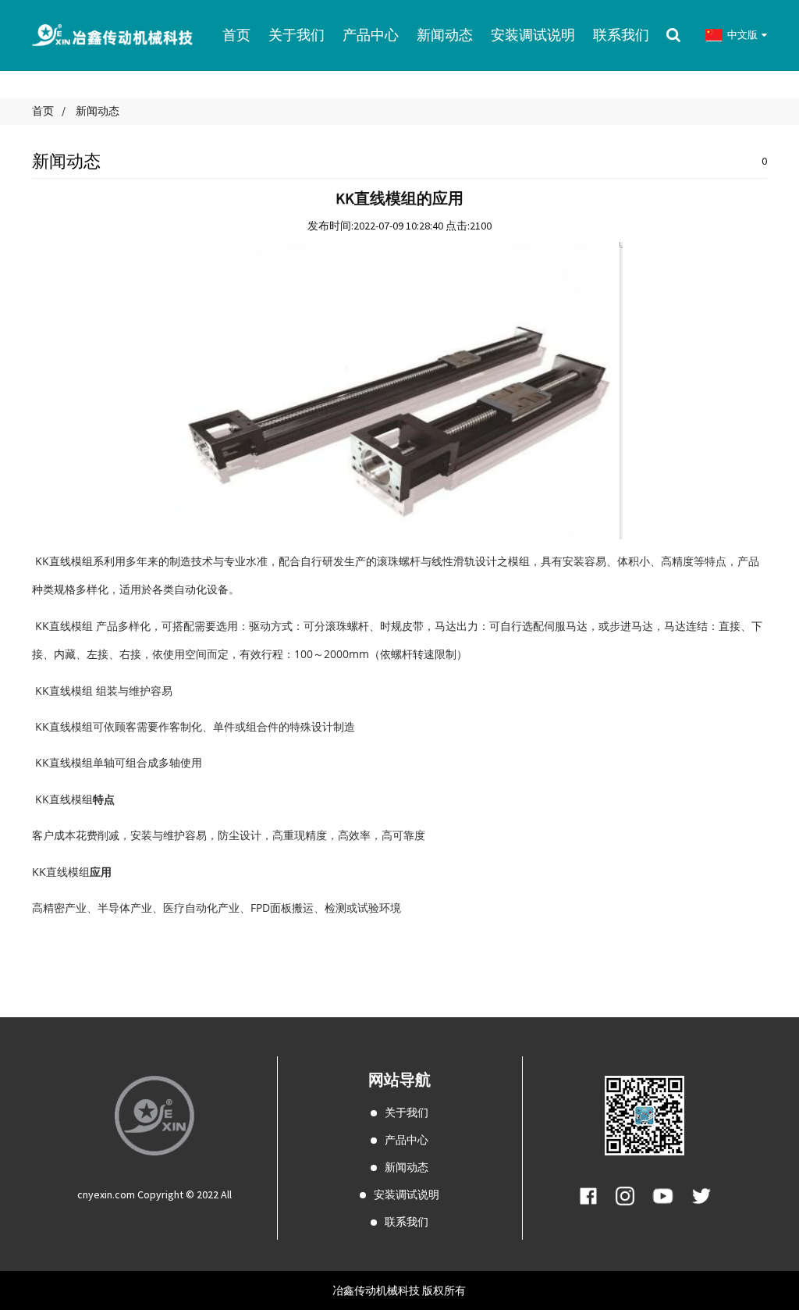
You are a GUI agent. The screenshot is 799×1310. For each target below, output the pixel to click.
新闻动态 (97, 111)
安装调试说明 (406, 1194)
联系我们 (406, 1222)
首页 (43, 111)
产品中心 (406, 1140)
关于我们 (406, 1112)
